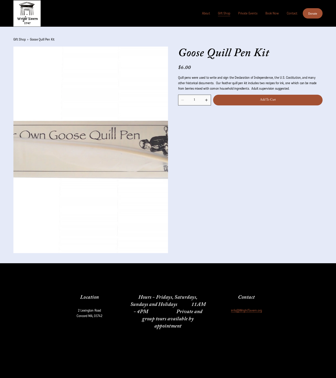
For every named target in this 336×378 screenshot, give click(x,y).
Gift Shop (224, 13)
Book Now (272, 13)
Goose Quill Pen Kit (42, 39)
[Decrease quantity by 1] (182, 100)
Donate (312, 13)
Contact (292, 13)
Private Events (247, 13)
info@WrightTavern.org (246, 310)
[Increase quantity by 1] (206, 100)
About (206, 13)
